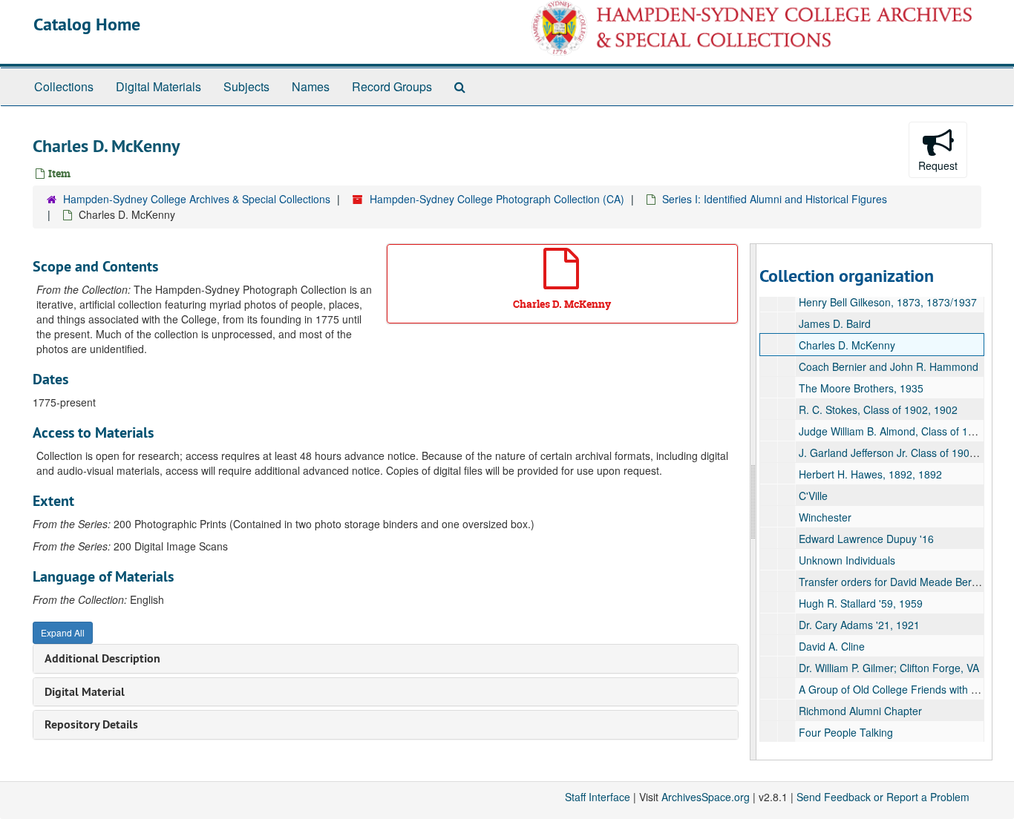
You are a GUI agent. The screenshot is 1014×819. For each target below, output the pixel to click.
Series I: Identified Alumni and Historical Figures (774, 198)
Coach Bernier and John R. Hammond (888, 366)
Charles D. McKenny (847, 345)
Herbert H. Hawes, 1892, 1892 (870, 474)
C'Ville (813, 495)
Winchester (825, 517)
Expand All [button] (63, 632)
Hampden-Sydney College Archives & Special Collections (196, 198)
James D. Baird (835, 323)
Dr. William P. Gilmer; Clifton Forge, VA (889, 667)
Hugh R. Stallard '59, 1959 (861, 603)
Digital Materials (158, 86)
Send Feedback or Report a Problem (883, 796)
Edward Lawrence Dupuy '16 (866, 538)
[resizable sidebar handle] (753, 502)
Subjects (246, 86)
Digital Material (85, 692)
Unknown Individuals (847, 560)
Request (938, 165)
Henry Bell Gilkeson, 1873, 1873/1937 (888, 302)
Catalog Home (86, 24)
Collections (64, 86)
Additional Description (102, 658)
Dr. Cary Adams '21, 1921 (859, 624)
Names (311, 86)
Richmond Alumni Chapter (860, 710)
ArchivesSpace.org (705, 796)
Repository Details (91, 724)
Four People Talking (846, 732)
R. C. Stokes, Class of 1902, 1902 (878, 409)
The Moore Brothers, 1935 (861, 388)
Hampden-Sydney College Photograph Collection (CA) (497, 198)
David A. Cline (832, 646)
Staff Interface (597, 796)
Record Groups (392, 86)
